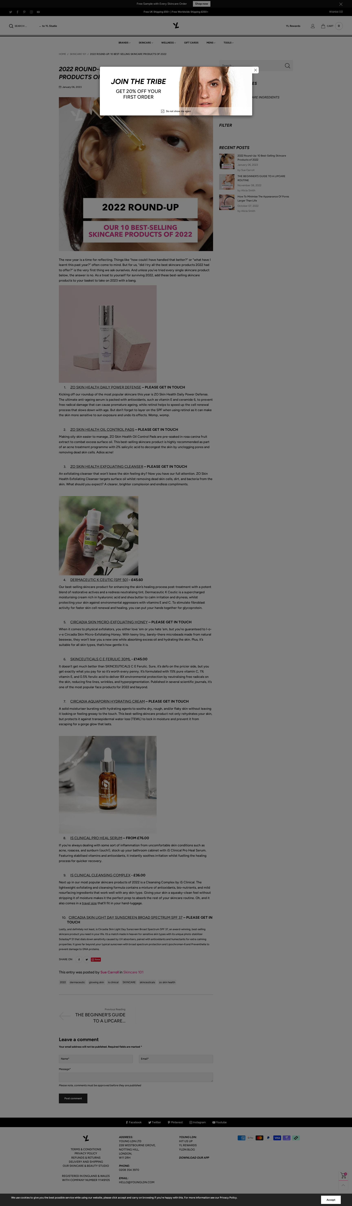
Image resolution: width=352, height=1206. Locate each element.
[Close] (255, 70)
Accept (331, 1199)
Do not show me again (178, 111)
